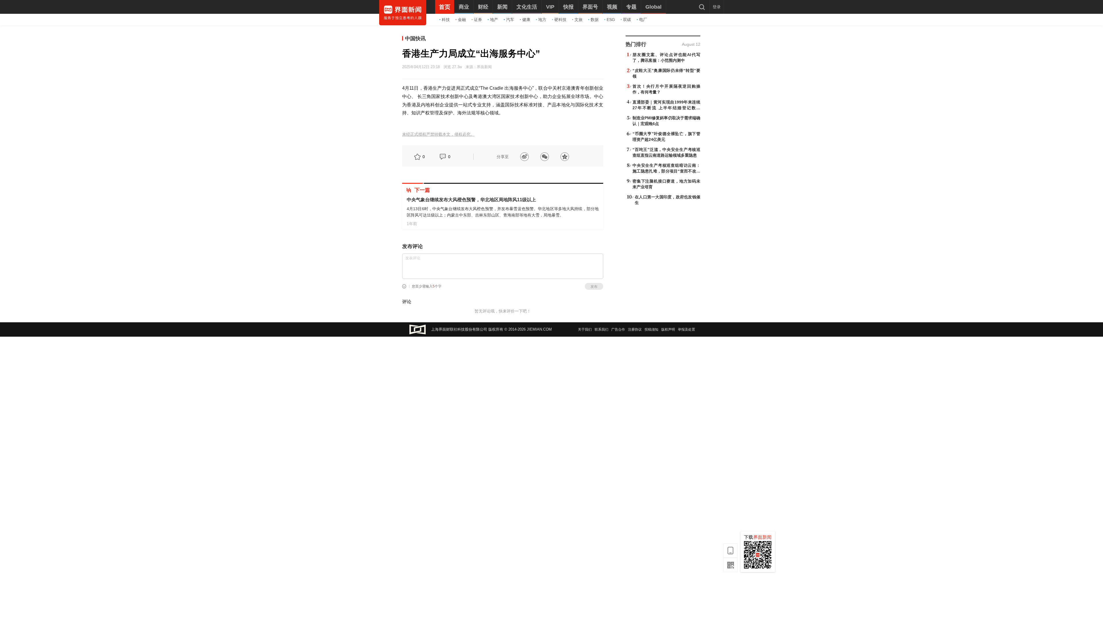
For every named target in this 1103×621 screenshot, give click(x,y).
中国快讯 (415, 38)
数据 (595, 19)
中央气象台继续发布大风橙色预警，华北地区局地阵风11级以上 (471, 199)
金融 (462, 19)
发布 (594, 287)
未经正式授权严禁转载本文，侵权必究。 (438, 134)
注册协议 (635, 329)
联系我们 (601, 329)
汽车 (510, 19)
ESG (611, 19)
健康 (526, 19)
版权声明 (668, 329)
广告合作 (618, 329)
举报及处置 (686, 329)
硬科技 (560, 19)
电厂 (643, 19)
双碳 (627, 19)
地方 (542, 19)
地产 (494, 19)
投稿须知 (651, 329)
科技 (446, 19)
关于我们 (585, 329)
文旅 (578, 19)
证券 (478, 19)
